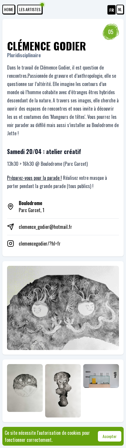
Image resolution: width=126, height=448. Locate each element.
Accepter (110, 436)
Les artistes (29, 9)
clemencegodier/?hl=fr (40, 243)
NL (120, 9)
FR (111, 10)
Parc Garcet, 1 (31, 207)
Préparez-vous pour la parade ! (34, 177)
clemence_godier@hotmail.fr (45, 226)
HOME (8, 9)
